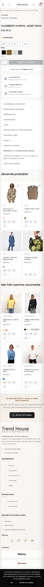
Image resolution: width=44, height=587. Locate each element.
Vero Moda (4, 15)
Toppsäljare (12, 470)
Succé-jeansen (13, 475)
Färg (3, 48)
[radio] (4, 44)
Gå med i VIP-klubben (24, 415)
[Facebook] (11, 540)
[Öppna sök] (9, 4)
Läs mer (30, 69)
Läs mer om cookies (26, 582)
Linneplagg (12, 480)
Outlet (10, 485)
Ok (12, 582)
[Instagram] (18, 540)
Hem (1, 10)
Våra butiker (12, 506)
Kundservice (12, 501)
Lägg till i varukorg (25, 62)
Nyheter (11, 465)
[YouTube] (32, 540)
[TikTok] (25, 540)
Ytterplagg (8, 10)
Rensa (3, 56)
